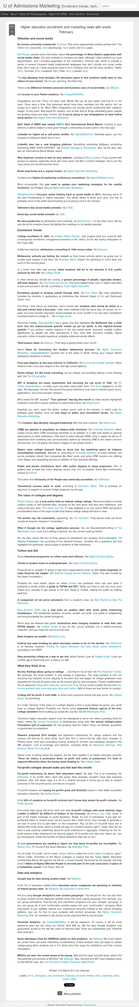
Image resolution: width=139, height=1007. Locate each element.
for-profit (80, 975)
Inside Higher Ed (97, 853)
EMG (59, 124)
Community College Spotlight (98, 362)
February (70, 975)
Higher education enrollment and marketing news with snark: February (66, 29)
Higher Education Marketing (53, 117)
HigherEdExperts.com (102, 177)
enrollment (58, 975)
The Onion (96, 386)
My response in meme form (74, 888)
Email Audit (93, 14)
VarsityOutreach (26, 194)
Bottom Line (58, 636)
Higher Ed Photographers (32, 14)
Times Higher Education (76, 286)
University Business (103, 429)
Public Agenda (25, 803)
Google (52, 81)
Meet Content (93, 157)
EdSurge (110, 745)
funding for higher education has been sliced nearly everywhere (83, 646)
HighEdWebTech (84, 134)
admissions (41, 975)
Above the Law (35, 748)
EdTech (33, 472)
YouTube (61, 44)
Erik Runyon (24, 54)
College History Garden (67, 236)
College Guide (52, 272)
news (116, 975)
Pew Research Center (109, 671)
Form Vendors (76, 14)
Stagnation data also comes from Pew (57, 685)
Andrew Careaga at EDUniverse (78, 147)
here (27, 47)
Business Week (67, 259)
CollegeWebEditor (73, 94)
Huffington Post (80, 846)
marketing (107, 975)
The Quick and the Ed (55, 282)
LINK (62, 214)
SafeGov (75, 878)
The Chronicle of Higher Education (62, 962)
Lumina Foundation (48, 721)
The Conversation (36, 376)
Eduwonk (53, 888)
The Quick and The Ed (55, 508)
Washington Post (96, 711)
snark (66, 979)
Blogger (80, 1004)
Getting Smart (52, 793)
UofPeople (103, 479)
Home (5, 14)
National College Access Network (72, 573)
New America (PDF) (29, 610)
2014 (30, 975)
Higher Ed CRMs (58, 14)
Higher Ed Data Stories (101, 556)
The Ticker (91, 292)
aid (49, 975)
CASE (70, 207)
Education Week (87, 486)
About (14, 14)
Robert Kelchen (25, 501)
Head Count (92, 403)
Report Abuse (90, 1004)
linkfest (90, 975)
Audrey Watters (67, 853)
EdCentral (115, 643)
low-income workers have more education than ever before (69, 686)
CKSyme (114, 87)
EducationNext (46, 322)
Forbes (72, 583)
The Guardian (81, 518)
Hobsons (102, 249)
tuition (73, 979)
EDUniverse (83, 221)
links (97, 975)
